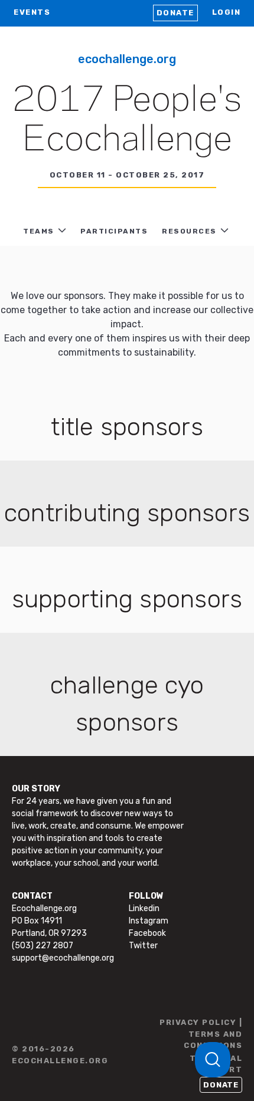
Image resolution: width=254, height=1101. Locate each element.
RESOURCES (189, 231)
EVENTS (32, 12)
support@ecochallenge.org (63, 958)
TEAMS (38, 231)
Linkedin (144, 908)
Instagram (148, 921)
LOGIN (226, 12)
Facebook (147, 933)
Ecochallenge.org (127, 59)
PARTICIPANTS (114, 231)
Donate (175, 12)
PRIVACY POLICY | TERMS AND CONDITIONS (200, 1034)
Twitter (143, 946)
